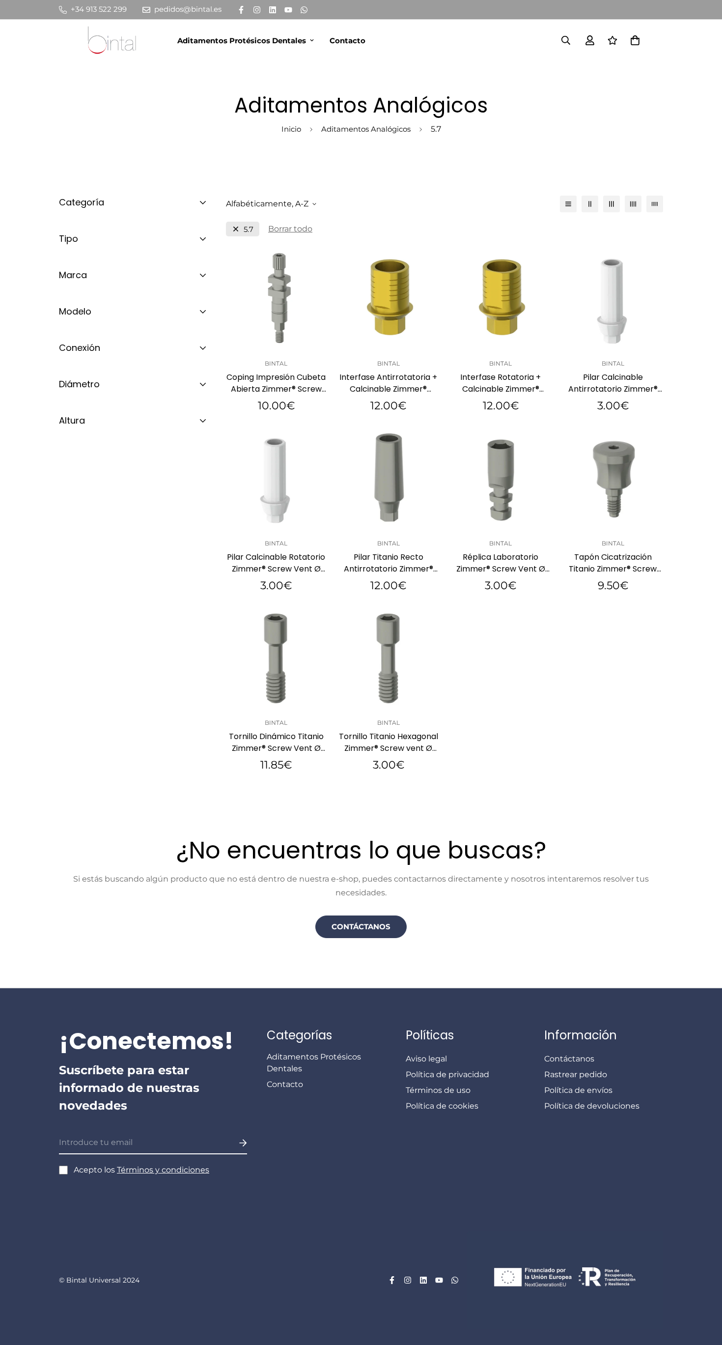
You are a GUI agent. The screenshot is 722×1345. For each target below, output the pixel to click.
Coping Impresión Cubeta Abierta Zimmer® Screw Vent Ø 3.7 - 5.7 (276, 383)
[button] (633, 40)
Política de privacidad (447, 1074)
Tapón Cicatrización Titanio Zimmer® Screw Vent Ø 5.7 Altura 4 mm (612, 563)
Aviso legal (426, 1058)
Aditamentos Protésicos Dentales (241, 40)
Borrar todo (290, 228)
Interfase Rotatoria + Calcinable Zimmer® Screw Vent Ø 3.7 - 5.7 (500, 383)
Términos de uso (438, 1090)
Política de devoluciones (591, 1106)
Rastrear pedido (575, 1074)
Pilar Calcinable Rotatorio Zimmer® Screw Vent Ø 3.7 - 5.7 (276, 563)
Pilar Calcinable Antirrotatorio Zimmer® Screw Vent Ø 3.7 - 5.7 (613, 383)
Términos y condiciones (163, 1169)
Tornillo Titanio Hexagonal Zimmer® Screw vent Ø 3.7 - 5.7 (388, 742)
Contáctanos (361, 926)
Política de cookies (442, 1106)
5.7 (248, 229)
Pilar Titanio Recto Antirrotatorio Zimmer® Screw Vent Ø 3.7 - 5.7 (388, 563)
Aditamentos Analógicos (366, 129)
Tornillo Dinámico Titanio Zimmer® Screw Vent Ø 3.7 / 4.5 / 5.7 (276, 742)
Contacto (347, 40)
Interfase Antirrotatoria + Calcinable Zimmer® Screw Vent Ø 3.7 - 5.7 (388, 383)
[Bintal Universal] (115, 40)
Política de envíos (578, 1090)
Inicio (291, 129)
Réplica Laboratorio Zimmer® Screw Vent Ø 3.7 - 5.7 (500, 563)
